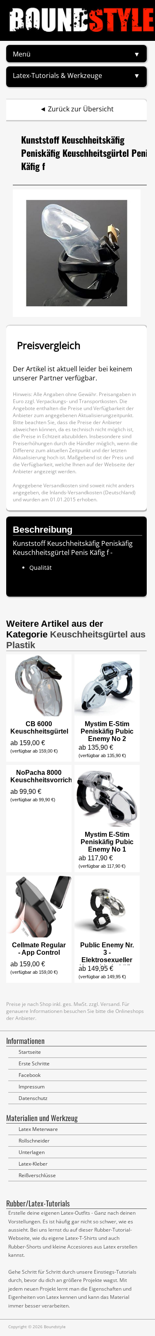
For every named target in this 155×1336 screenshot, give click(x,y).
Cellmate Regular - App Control (39, 949)
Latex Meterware (38, 1129)
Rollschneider (34, 1140)
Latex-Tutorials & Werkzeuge (57, 75)
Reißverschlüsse (37, 1175)
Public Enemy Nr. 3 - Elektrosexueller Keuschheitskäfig (106, 956)
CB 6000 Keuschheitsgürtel (39, 727)
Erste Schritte (34, 1063)
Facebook (30, 1075)
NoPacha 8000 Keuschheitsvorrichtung (48, 776)
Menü (22, 54)
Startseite (30, 1051)
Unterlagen (32, 1152)
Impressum (32, 1086)
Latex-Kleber (33, 1163)
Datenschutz (33, 1098)
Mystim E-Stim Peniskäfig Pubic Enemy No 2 (107, 731)
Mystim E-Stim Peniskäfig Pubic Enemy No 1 (107, 842)
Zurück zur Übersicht (81, 108)
